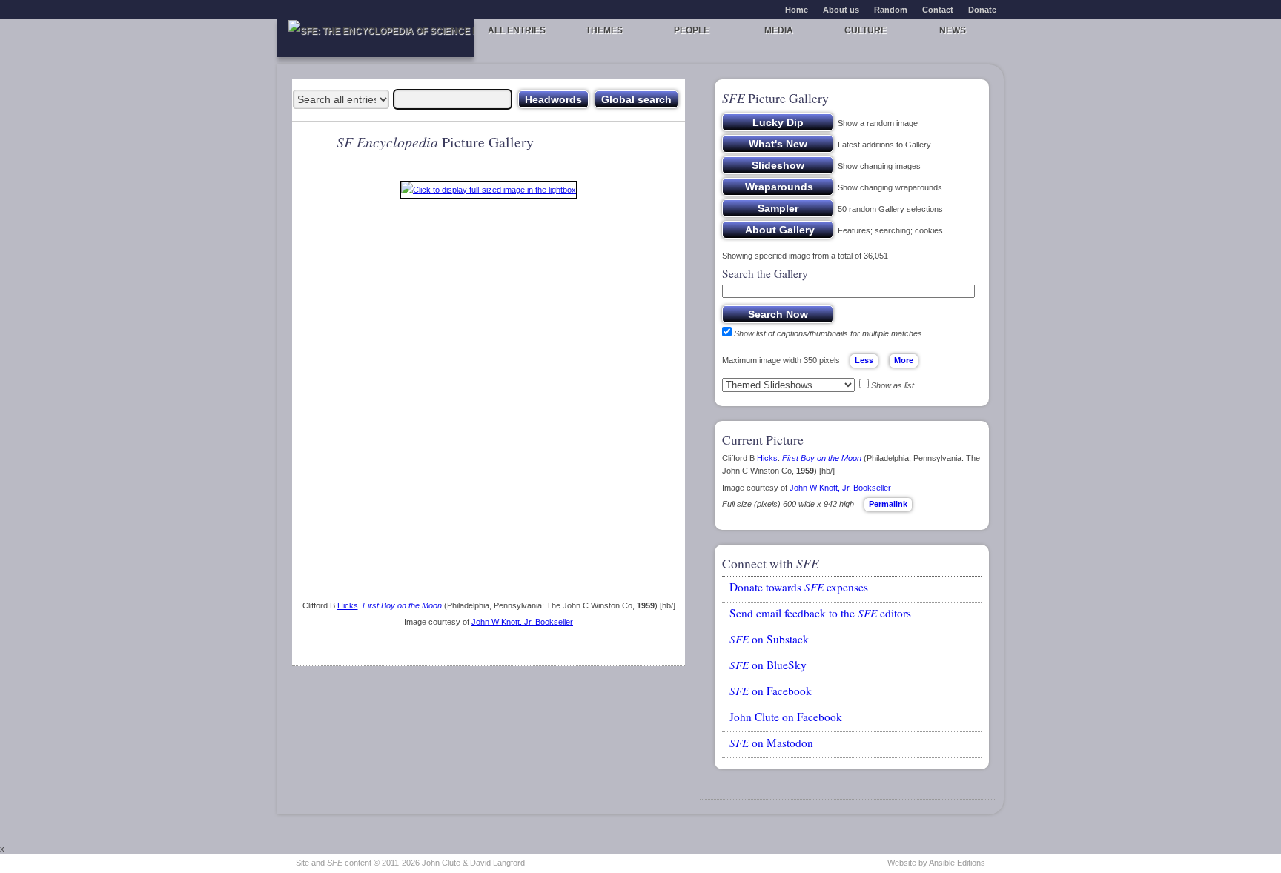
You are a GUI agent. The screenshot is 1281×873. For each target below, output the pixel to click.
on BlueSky (768, 664)
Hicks (347, 605)
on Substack (769, 638)
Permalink (888, 503)
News (952, 30)
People (691, 30)
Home (796, 9)
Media (778, 30)
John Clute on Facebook (785, 716)
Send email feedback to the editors (820, 612)
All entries (517, 30)
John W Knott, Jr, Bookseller (522, 621)
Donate (982, 9)
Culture (865, 30)
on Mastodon (771, 742)
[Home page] (375, 38)
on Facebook (770, 690)
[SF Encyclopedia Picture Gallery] (488, 192)
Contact (937, 9)
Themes (604, 30)
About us (841, 9)
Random (890, 9)
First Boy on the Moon (402, 605)
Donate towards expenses (798, 587)
